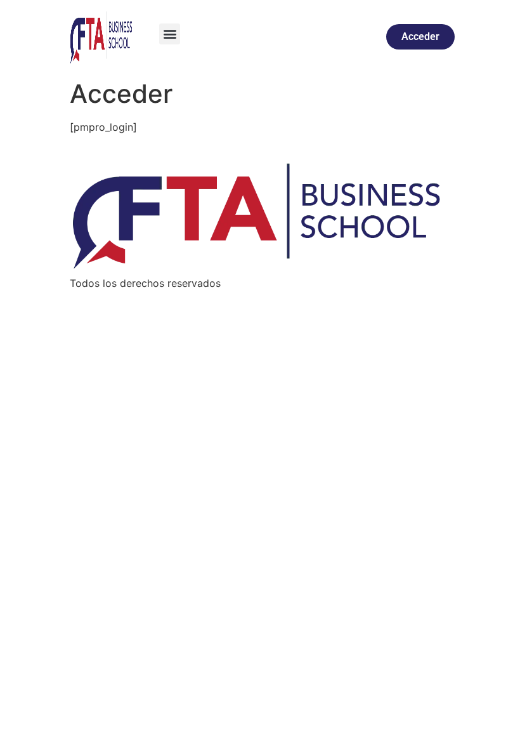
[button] (169, 33)
